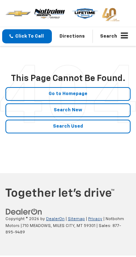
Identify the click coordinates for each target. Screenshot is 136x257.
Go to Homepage (68, 93)
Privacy (95, 219)
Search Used (68, 126)
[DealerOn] (23, 212)
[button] (27, 36)
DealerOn (55, 219)
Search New (68, 110)
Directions (72, 36)
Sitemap (76, 219)
